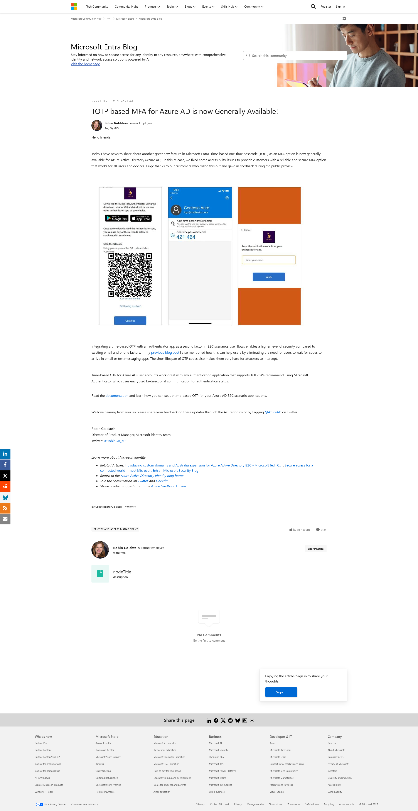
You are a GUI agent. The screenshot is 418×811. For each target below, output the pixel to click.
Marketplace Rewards (281, 784)
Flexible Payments (105, 791)
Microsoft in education (165, 743)
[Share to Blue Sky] (237, 720)
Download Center (105, 750)
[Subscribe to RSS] (245, 720)
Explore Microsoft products (49, 784)
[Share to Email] (252, 720)
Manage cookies (255, 804)
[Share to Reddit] (230, 720)
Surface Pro (41, 743)
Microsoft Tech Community (284, 770)
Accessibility (334, 784)
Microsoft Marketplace (282, 777)
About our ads (346, 804)
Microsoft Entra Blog (150, 18)
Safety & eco (312, 804)
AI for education (161, 791)
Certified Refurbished (107, 777)
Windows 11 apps (44, 791)
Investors (332, 770)
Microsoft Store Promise (108, 784)
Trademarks (294, 804)
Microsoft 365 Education (166, 763)
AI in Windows (42, 777)
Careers (332, 743)
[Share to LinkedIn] (209, 720)
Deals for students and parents (169, 784)
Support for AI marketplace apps (287, 763)
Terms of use (275, 804)
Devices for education (164, 750)
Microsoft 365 (216, 763)
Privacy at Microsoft (338, 763)
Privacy (238, 804)
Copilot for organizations (48, 763)
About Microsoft (336, 750)
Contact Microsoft (219, 804)
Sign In (340, 6)
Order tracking (103, 770)
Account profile (103, 743)
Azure (273, 743)
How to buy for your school (167, 770)
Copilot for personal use (47, 770)
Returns (100, 763)
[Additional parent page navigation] (108, 18)
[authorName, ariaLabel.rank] (96, 125)
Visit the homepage (85, 63)
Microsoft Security (218, 750)
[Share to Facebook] (216, 720)
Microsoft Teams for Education (169, 757)
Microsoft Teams (217, 777)
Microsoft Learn (278, 757)
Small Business (217, 791)
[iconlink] (100, 574)
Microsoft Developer (280, 750)
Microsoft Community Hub (86, 18)
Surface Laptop (43, 750)
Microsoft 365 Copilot (220, 784)
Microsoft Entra (125, 18)
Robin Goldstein (116, 123)
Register (325, 6)
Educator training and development (172, 777)
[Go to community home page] (74, 6)
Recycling (329, 804)
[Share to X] (223, 720)
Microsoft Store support (108, 757)
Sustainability (335, 791)
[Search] (313, 6)
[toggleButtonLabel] (344, 18)
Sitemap (200, 804)
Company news (336, 757)
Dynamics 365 (216, 757)
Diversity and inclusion (340, 777)
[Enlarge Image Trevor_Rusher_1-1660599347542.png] (200, 256)
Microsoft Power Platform (222, 770)
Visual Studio (277, 791)
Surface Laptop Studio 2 (47, 757)
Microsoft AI (215, 743)
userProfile (316, 549)
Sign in (281, 692)
